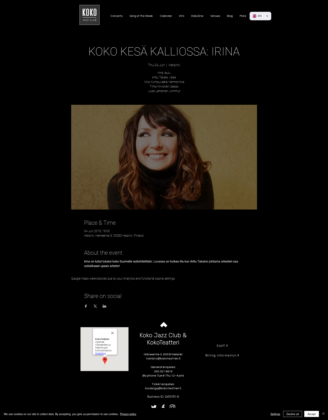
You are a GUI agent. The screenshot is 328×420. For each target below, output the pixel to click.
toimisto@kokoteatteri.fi (163, 358)
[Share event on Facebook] (86, 306)
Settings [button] (275, 414)
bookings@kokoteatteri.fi (163, 388)
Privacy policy (128, 414)
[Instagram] (172, 407)
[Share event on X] (95, 306)
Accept (312, 414)
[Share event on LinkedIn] (104, 306)
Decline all (292, 414)
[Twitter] (154, 407)
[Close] (323, 414)
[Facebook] (163, 407)
